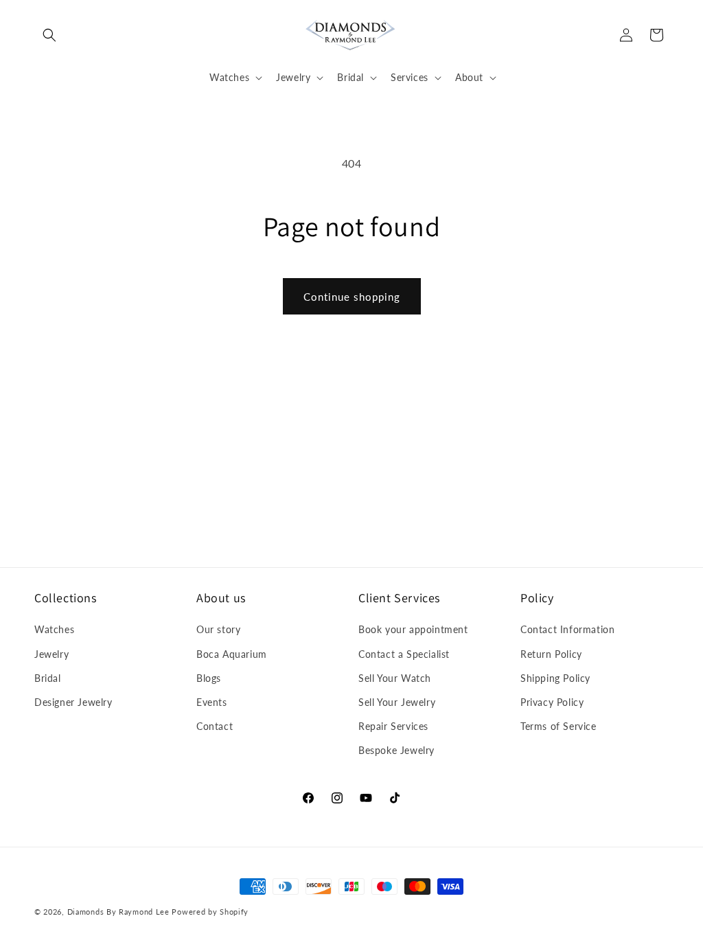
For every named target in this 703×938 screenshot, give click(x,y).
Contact (214, 726)
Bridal (47, 678)
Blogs (208, 678)
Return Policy (551, 654)
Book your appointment (413, 629)
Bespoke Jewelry (396, 750)
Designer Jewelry (73, 702)
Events (211, 702)
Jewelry (51, 654)
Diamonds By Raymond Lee (118, 911)
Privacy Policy (552, 702)
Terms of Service (558, 726)
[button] (49, 35)
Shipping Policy (555, 678)
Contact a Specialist (404, 654)
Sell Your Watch (394, 678)
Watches (54, 629)
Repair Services (393, 726)
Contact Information (567, 629)
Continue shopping (351, 296)
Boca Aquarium (231, 654)
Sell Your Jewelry (396, 702)
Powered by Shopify (210, 911)
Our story (218, 629)
